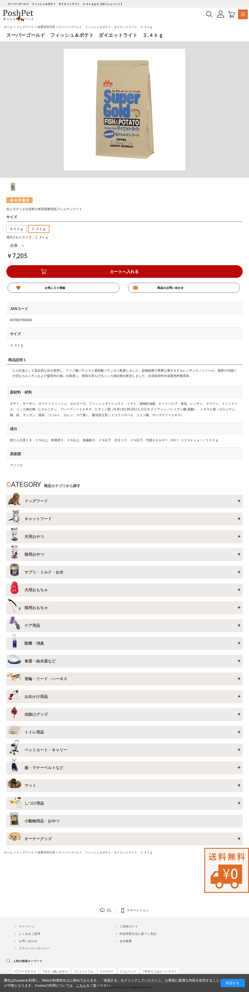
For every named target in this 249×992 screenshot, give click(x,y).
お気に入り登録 (55, 288)
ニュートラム (84, 971)
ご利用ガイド (129, 926)
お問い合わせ (28, 941)
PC (109, 910)
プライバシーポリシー (34, 948)
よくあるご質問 (29, 934)
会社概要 (126, 941)
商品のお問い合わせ (170, 288)
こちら (81, 985)
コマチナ (107, 971)
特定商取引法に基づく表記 (138, 934)
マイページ (26, 926)
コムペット (128, 971)
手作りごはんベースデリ (160, 971)
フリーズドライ (25, 971)
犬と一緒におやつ (55, 971)
